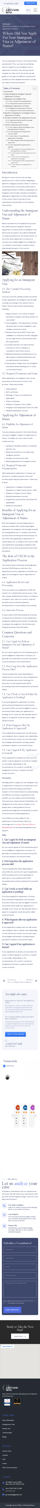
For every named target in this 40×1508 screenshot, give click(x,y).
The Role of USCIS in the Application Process (20, 118)
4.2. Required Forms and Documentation (21, 110)
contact (19, 824)
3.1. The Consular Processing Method (19, 101)
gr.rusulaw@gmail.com (14, 1495)
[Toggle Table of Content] (33, 88)
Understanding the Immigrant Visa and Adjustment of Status (18, 95)
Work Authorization (9, 1467)
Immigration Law (8, 1424)
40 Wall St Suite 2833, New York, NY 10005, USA (15, 1483)
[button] (35, 10)
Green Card (6, 1451)
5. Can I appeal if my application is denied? (21, 165)
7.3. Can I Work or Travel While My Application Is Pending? (18, 137)
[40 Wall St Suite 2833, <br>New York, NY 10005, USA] (3, 1483)
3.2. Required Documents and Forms (19, 103)
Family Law (6, 1428)
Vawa (4, 1463)
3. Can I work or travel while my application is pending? (20, 158)
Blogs (4, 1437)
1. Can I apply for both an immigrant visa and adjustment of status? (22, 150)
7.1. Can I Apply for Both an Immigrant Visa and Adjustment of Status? (20, 128)
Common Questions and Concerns (16, 125)
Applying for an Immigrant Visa (15, 99)
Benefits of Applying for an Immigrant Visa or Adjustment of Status (20, 114)
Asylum (5, 1455)
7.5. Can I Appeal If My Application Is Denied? (19, 146)
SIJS (3, 1459)
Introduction (8, 91)
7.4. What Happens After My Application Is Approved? (21, 141)
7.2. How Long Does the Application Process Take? (19, 133)
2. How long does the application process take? (23, 154)
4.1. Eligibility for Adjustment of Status (20, 108)
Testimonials (7, 1433)
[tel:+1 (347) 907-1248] (3, 1489)
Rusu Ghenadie (8, 1420)
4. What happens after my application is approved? (23, 162)
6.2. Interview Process (15, 122)
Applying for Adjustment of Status (17, 106)
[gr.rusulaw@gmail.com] (3, 1495)
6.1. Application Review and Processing (20, 120)
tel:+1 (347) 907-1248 (14, 1488)
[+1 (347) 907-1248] (6, 1041)
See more (10, 1066)
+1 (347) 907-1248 (10, 3)
